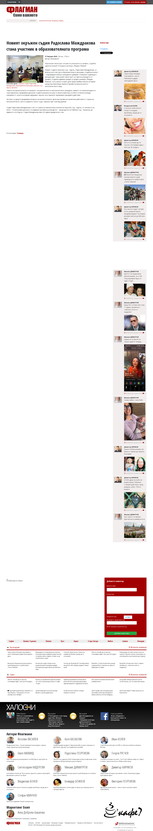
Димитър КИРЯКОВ (122, 767)
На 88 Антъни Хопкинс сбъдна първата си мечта (74, 692)
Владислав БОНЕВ (27, 781)
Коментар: (110, 594)
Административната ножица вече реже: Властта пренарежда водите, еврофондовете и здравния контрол (76, 681)
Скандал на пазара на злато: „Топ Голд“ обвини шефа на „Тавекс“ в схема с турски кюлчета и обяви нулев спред (122, 760)
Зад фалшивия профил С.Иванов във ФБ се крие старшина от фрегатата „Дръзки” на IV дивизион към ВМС (74, 746)
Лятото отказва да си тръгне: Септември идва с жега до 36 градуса (134, 144)
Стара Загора (93, 641)
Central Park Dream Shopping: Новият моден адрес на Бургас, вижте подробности (66, 21)
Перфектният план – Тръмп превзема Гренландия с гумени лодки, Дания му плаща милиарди (26, 746)
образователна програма (24, 86)
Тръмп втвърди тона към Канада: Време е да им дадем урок (47, 692)
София (11, 641)
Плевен (48, 641)
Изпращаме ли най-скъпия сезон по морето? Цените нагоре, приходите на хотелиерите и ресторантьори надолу (132, 654)
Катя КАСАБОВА (73, 739)
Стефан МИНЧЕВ (27, 795)
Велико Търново (29, 641)
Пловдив (140, 641)
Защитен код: (111, 617)
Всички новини (139, 647)
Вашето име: (111, 586)
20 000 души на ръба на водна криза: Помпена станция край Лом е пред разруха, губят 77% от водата (133, 484)
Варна (76, 641)
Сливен (125, 641)
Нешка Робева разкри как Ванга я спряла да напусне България (134, 451)
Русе (62, 641)
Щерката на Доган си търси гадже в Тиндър (132, 340)
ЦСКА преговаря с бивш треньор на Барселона (132, 692)
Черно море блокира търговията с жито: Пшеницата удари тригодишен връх (132, 77)
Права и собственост (84, 823)
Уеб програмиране (127, 827)
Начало (31, 823)
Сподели (104, 49)
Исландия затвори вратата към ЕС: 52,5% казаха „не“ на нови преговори (132, 680)
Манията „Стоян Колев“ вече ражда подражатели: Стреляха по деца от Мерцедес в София (103, 665)
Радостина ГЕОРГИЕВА (77, 753)
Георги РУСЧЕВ (120, 753)
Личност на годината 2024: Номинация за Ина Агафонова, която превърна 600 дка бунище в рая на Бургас (75, 760)
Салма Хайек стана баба (133, 400)
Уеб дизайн (116, 827)
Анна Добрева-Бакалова (31, 812)
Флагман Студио (57, 823)
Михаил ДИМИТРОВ (76, 767)
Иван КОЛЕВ (118, 739)
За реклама (46, 823)
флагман (14, 88)
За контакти (98, 823)
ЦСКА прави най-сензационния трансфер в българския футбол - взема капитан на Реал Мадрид (102, 693)
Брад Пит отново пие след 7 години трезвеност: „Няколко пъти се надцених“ (134, 308)
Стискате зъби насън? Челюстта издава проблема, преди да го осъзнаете (132, 111)
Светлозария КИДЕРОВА (31, 767)
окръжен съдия (23, 84)
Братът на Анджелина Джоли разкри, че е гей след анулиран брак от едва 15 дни (133, 277)
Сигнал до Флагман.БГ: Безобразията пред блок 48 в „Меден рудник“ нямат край (76, 665)
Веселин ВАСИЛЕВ (28, 739)
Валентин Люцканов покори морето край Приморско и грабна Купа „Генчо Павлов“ (134, 178)
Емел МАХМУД (26, 753)
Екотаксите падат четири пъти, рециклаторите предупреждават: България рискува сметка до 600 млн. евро (134, 213)
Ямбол (110, 641)
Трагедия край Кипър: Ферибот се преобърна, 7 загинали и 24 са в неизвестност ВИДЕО (20, 693)
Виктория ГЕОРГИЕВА (124, 781)
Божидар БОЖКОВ (75, 781)
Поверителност (70, 823)
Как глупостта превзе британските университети (134, 518)
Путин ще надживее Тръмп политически (19, 801)
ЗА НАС (37, 823)
